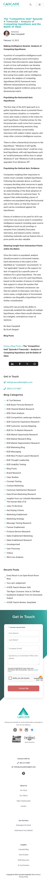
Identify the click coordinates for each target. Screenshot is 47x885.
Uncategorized (13, 544)
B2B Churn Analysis (15, 413)
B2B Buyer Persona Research (20, 405)
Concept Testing (14, 481)
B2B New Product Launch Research (23, 456)
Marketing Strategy (15, 519)
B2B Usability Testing (16, 464)
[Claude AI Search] (20, 729)
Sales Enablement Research (19, 540)
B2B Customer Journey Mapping (21, 426)
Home (6, 346)
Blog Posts (9, 335)
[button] (30, 4)
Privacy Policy (23, 877)
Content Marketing (15, 485)
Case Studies (13, 477)
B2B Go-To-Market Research (20, 430)
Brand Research (14, 473)
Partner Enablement (16, 527)
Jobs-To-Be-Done (14, 506)
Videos (10, 553)
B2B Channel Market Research (20, 409)
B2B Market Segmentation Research (23, 443)
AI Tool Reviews (14, 400)
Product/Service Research (18, 531)
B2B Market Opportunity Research (22, 434)
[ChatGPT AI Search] (15, 729)
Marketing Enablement (17, 514)
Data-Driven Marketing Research (21, 494)
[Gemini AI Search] (32, 729)
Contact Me (23, 688)
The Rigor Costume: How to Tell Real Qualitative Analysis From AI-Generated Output (24, 594)
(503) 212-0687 (14, 388)
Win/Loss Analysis (15, 557)
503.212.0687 (25, 763)
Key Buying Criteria (15, 510)
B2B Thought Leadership (18, 460)
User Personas (13, 548)
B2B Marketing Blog (16, 447)
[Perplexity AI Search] (26, 729)
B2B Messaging (14, 451)
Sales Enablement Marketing (20, 536)
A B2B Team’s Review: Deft (19, 587)
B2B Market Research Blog (19, 439)
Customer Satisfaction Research (21, 490)
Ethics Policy (36, 874)
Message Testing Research (19, 523)
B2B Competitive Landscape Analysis (24, 417)
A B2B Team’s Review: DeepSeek (21, 602)
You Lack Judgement (16, 583)
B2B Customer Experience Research (23, 422)
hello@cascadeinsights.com (19, 382)
